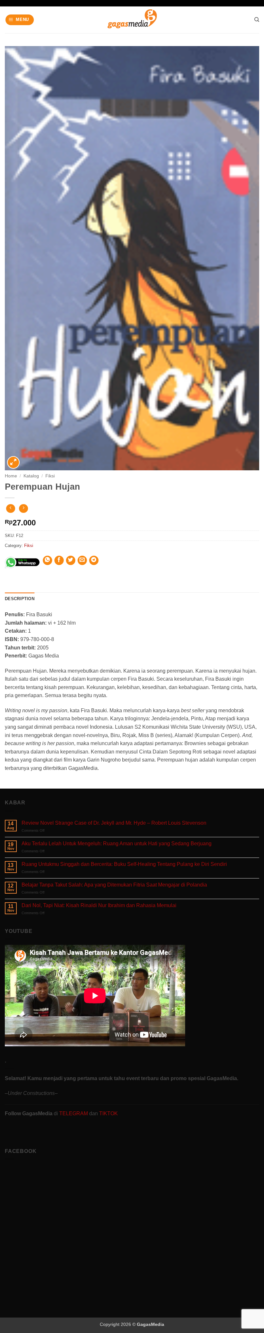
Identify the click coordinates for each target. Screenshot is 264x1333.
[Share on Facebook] (59, 560)
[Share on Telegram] (94, 560)
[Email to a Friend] (82, 560)
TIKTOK (108, 1113)
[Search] (256, 20)
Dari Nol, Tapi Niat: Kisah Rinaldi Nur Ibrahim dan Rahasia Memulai (99, 905)
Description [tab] (19, 598)
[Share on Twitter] (70, 560)
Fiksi (50, 476)
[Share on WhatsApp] (47, 560)
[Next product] (10, 508)
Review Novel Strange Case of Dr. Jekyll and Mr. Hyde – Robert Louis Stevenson (114, 823)
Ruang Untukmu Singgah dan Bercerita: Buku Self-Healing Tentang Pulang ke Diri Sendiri (124, 864)
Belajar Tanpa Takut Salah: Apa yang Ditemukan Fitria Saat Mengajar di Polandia (114, 884)
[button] (19, 19)
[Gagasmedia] (132, 19)
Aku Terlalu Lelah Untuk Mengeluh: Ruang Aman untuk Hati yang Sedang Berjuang (117, 843)
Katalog (31, 476)
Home (11, 476)
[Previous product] (23, 508)
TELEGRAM (74, 1113)
